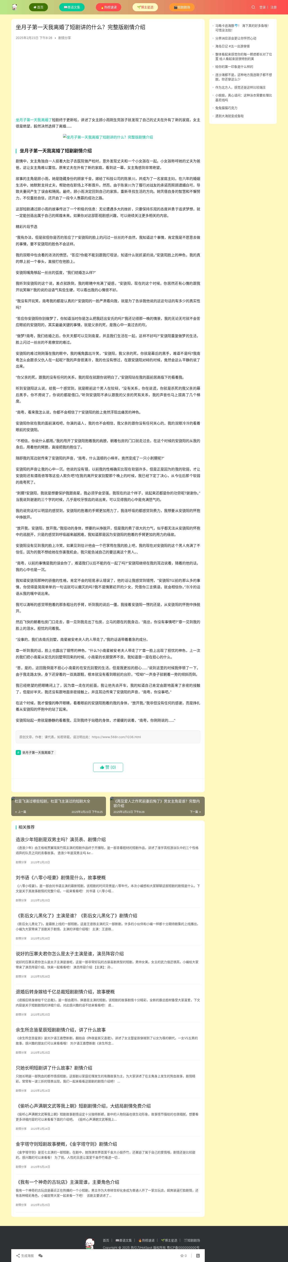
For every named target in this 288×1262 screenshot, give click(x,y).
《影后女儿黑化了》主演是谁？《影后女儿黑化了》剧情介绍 (76, 916)
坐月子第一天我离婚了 (34, 120)
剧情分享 (64, 38)
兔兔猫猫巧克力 (226, 108)
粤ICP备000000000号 (183, 1247)
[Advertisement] (108, 80)
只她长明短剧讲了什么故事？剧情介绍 (54, 1068)
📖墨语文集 (72, 7)
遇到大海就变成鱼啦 (229, 116)
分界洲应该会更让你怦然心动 (235, 38)
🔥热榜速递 (108, 7)
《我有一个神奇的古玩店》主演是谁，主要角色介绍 (67, 1182)
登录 (262, 7)
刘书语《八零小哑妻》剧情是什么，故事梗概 (61, 877)
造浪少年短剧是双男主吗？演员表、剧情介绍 (61, 839)
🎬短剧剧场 (182, 7)
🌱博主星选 (145, 7)
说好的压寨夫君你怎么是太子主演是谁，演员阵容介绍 (70, 954)
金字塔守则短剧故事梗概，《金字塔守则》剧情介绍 (66, 1144)
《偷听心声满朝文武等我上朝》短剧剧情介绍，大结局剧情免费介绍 (83, 1106)
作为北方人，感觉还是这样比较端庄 (240, 87)
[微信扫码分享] (39, 1256)
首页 (40, 7)
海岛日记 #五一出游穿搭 (232, 46)
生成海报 (27, 1255)
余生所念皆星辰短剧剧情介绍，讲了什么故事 (61, 1030)
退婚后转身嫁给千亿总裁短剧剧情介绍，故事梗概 (65, 992)
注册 (273, 7)
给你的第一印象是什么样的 (234, 67)
